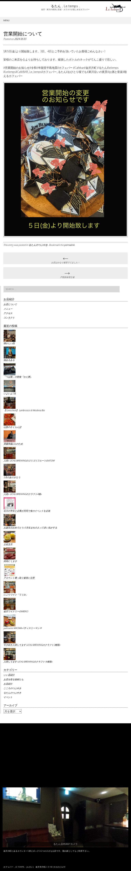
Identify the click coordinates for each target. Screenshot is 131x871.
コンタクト (9, 317)
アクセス (8, 313)
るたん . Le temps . (65, 6)
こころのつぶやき (12, 688)
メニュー (8, 308)
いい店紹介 (9, 675)
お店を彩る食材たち (14, 679)
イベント (8, 697)
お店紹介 (8, 683)
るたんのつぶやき (38, 244)
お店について (10, 304)
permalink (69, 244)
